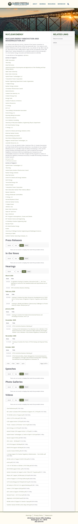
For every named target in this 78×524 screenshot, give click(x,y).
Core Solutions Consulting (12, 120)
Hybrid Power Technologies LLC (13, 76)
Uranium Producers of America (13, 100)
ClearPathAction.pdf (12, 408)
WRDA (55, 43)
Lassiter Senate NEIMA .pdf (14, 451)
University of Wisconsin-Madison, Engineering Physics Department (22, 122)
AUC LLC (7, 108)
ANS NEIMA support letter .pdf (15, 469)
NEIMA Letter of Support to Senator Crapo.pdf (19, 501)
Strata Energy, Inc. (10, 113)
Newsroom (48, 515)
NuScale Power (9, 223)
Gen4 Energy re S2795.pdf (14, 428)
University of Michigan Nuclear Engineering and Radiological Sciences (23, 231)
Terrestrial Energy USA (11, 182)
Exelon (7, 228)
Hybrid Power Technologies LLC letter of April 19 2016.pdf (22, 434)
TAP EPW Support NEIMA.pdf (14, 444)
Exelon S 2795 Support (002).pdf (15, 488)
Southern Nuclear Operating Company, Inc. (16, 236)
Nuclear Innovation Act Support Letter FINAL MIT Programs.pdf (23, 472)
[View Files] (14, 285)
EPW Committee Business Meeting (20, 288)
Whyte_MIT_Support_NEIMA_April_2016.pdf (18, 475)
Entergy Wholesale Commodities (14, 194)
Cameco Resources (10, 103)
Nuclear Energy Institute (11, 86)
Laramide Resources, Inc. (12, 143)
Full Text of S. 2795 (9, 159)
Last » (23, 363)
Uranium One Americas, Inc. (12, 93)
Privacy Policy (38, 515)
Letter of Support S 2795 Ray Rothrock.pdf (18, 478)
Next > (18, 363)
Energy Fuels (8, 98)
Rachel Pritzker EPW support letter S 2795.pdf (19, 431)
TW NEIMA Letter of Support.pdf (15, 415)
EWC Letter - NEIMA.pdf (13, 441)
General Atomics (9, 91)
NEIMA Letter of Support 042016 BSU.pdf (18, 459)
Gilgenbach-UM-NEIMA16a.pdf (15, 498)
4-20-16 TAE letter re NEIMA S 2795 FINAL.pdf (19, 465)
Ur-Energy (8, 105)
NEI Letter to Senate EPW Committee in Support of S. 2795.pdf (23, 411)
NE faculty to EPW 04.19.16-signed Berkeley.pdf (19, 485)
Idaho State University (11, 71)
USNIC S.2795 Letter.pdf (13, 418)
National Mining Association (12, 135)
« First (8, 363)
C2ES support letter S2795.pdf (15, 421)
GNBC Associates (10, 60)
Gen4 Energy (8, 180)
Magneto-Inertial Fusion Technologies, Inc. (16, 140)
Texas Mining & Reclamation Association (16, 110)
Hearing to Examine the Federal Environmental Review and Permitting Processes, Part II (27, 315)
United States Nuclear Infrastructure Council (16, 170)
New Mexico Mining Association (13, 138)
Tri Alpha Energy (9, 83)
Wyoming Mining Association (12, 115)
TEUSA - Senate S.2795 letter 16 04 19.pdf (18, 424)
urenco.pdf (9, 462)
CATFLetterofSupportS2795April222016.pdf (18, 482)
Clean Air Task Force (10, 211)
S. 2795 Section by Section (11, 161)
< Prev (13, 363)
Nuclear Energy (14, 34)
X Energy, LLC (9, 197)
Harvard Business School (12, 199)
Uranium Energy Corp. (11, 96)
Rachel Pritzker (9, 185)
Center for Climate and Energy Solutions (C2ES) (17, 131)
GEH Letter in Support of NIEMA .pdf (16, 491)
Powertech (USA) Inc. (11, 117)
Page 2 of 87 (43, 363)
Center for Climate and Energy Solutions (15, 177)
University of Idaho (10, 233)
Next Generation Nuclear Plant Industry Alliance (17, 189)
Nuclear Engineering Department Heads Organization (19, 81)
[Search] (68, 4)
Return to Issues (58, 38)
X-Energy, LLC (9, 127)
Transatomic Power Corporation (14, 79)
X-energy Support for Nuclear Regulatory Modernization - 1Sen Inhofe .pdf (26, 454)
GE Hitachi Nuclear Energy (12, 125)
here (27, 55)
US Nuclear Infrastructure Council (14, 88)
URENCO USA (9, 206)
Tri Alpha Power (9, 204)
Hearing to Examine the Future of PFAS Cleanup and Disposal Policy (30, 342)
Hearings (29, 515)
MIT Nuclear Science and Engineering (15, 219)
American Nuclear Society (12, 133)
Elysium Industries (10, 192)
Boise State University (11, 74)
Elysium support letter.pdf (13, 438)
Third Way (8, 62)
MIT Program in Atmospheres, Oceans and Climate (18, 216)
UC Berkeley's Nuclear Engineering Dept (16, 221)
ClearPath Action (9, 65)
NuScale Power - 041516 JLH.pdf (15, 495)
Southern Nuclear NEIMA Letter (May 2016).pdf (19, 504)
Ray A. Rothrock (9, 214)
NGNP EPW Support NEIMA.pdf (15, 447)
